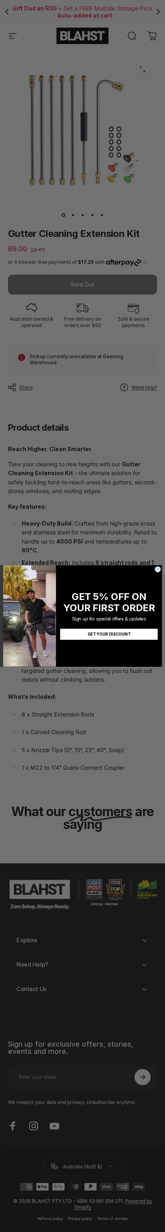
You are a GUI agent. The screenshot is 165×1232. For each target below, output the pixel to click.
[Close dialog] (158, 569)
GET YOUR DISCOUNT (109, 634)
